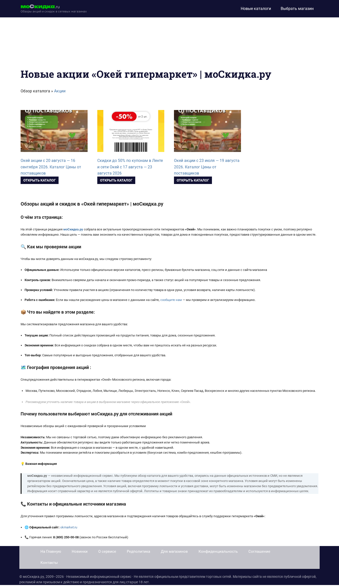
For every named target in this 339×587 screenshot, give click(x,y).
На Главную (50, 551)
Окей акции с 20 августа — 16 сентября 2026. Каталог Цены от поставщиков (51, 167)
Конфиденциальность (218, 551)
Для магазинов (174, 551)
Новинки (80, 551)
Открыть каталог (39, 180)
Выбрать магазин (297, 8)
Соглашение (259, 551)
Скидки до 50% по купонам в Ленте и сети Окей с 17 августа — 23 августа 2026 (130, 167)
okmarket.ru (68, 527)
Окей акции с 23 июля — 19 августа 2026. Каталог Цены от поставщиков (206, 167)
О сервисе (107, 551)
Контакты (49, 562)
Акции (60, 91)
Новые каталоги (256, 8)
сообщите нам (171, 300)
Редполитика (138, 551)
